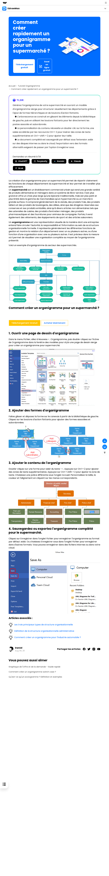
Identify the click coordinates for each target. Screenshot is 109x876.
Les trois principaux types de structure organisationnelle (43, 624)
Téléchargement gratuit (24, 66)
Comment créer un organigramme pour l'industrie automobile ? (47, 637)
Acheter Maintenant (54, 322)
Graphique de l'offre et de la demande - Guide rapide (34, 667)
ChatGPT (22, 161)
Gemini (60, 161)
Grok (20, 168)
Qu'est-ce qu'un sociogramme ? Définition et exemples (35, 677)
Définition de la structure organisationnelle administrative (44, 631)
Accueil (12, 86)
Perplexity (42, 161)
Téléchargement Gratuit (24, 322)
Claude (77, 161)
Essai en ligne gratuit (46, 66)
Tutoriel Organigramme (29, 86)
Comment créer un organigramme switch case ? (32, 672)
